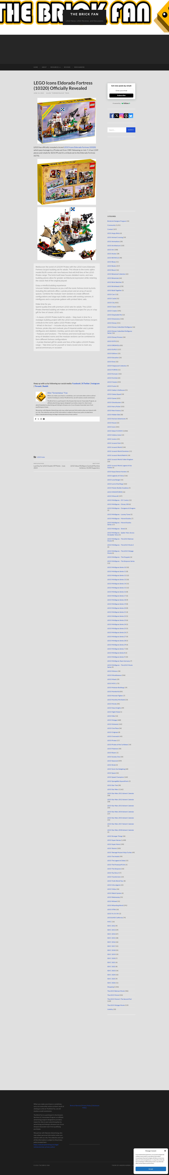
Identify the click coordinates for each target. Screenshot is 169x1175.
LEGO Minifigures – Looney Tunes (118, 514)
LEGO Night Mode (113, 712)
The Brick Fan (84, 14)
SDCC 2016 (111, 942)
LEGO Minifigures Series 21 (116, 612)
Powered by (117, 103)
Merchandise (79, 67)
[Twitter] (38, 419)
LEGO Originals (112, 732)
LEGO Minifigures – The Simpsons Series (121, 561)
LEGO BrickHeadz (113, 286)
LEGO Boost (111, 270)
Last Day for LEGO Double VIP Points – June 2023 (49, 466)
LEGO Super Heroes (114, 840)
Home (36, 67)
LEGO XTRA (111, 909)
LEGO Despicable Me (114, 315)
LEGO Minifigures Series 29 (116, 645)
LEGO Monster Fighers (115, 695)
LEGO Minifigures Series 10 (116, 567)
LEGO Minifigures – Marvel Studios (119, 518)
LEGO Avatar (111, 254)
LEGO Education (113, 357)
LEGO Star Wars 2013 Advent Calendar (120, 806)
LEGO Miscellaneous (114, 675)
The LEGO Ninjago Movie (116, 1005)
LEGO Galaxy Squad (114, 394)
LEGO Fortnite (112, 378)
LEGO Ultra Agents (113, 885)
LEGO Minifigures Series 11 (116, 571)
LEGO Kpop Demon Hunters (117, 471)
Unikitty (110, 1009)
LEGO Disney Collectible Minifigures (119, 327)
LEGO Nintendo (112, 724)
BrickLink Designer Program (116, 221)
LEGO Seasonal (112, 761)
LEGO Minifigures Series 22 (116, 616)
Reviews (67, 67)
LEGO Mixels (111, 679)
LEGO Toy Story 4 (113, 873)
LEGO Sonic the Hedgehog (116, 769)
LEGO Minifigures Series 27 (116, 636)
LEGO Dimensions (113, 319)
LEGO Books (111, 266)
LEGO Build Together (114, 290)
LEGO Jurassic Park (114, 443)
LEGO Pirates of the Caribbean (117, 744)
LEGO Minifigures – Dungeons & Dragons (121, 508)
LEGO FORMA (112, 370)
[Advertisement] (84, 49)
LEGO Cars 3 (111, 294)
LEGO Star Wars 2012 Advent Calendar (120, 799)
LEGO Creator (112, 311)
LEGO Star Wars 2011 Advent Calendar (120, 793)
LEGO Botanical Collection (116, 274)
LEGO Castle (111, 298)
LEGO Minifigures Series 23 (116, 620)
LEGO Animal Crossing (115, 237)
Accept (151, 1169)
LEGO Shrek (111, 765)
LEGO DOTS (111, 341)
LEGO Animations (113, 241)
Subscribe (121, 95)
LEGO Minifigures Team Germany (118, 661)
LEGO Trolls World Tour (115, 881)
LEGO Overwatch (113, 736)
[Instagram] (41, 419)
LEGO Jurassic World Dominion (118, 451)
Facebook (76, 383)
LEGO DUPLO (112, 349)
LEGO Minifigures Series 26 (116, 632)
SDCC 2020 (111, 958)
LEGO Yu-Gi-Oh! (113, 913)
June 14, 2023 (39, 93)
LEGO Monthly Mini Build (116, 700)
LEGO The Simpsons (114, 869)
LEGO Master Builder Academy (117, 488)
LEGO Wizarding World (115, 905)
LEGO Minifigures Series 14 (116, 583)
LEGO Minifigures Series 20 (116, 608)
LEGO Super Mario (113, 844)
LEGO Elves (111, 362)
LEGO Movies (112, 704)
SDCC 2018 (111, 950)
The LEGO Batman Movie (116, 991)
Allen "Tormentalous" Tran (57, 93)
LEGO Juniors (112, 439)
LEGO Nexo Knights (114, 708)
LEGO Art (110, 250)
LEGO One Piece (113, 728)
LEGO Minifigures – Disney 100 (118, 504)
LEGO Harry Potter (113, 406)
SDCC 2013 (111, 930)
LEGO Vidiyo (111, 889)
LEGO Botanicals (113, 278)
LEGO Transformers (114, 877)
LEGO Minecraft (112, 496)
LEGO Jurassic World (114, 447)
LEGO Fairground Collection (117, 366)
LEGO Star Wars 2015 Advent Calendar (120, 818)
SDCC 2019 (111, 954)
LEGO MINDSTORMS (114, 492)
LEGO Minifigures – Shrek (116, 529)
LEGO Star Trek (112, 785)
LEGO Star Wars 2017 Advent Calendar (120, 824)
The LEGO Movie (113, 995)
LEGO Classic (111, 307)
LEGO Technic (112, 848)
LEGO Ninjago (112, 720)
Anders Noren (124, 1165)
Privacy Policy (86, 1105)
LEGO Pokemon (112, 749)
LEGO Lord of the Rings (115, 484)
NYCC (109, 922)
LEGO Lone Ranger (113, 480)
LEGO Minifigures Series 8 (116, 653)
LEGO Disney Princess (114, 337)
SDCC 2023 (111, 970)
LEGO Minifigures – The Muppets (118, 557)
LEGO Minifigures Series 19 (116, 604)
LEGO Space (111, 773)
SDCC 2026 (111, 983)
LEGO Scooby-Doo (113, 757)
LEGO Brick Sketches (114, 282)
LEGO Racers (111, 753)
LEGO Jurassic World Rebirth (117, 455)
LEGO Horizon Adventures (116, 419)
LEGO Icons (41, 457)
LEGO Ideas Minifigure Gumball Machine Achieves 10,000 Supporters (85, 466)
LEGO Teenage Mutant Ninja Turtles (119, 852)
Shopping (110, 987)
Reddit (45, 386)
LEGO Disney (111, 323)
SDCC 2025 (111, 979)
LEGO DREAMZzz (113, 345)
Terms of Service (75, 1105)
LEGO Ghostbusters (114, 402)
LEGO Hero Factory (114, 410)
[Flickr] (44, 419)
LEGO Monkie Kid (113, 691)
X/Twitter (86, 383)
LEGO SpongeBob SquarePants (117, 781)
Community (111, 225)
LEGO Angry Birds (113, 233)
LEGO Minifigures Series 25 (116, 628)
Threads (38, 386)
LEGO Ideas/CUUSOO (115, 431)
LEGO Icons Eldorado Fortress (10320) (80, 147)
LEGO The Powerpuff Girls (116, 865)
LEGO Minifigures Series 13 (116, 579)
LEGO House (111, 423)
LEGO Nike (111, 716)
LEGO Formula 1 (113, 374)
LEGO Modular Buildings (115, 687)
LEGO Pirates (112, 740)
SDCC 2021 (111, 962)
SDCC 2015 (111, 938)
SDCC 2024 (111, 975)
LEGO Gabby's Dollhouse (116, 390)
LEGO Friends (112, 382)
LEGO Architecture (113, 245)
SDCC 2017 (111, 946)
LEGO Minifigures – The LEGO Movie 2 (120, 545)
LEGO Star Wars (112, 789)
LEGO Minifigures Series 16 (116, 592)
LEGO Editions (112, 353)
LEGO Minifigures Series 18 (116, 600)
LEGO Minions (112, 671)
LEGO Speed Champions (115, 777)
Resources (55, 67)
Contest (110, 229)
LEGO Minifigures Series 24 (116, 624)
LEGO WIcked (112, 901)
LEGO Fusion (111, 386)
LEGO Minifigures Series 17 (116, 596)
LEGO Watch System (114, 893)
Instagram (95, 383)
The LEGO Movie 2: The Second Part (119, 999)
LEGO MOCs (111, 683)
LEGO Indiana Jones (114, 435)
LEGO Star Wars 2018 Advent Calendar (120, 830)
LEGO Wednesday (113, 897)
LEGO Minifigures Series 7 (116, 649)
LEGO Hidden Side (113, 414)
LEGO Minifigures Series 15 (116, 588)
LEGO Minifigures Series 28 (116, 641)
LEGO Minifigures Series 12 (116, 575)
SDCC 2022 (111, 966)
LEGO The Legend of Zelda (116, 860)
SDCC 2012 (111, 926)
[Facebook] (35, 419)
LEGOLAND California (115, 917)
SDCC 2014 (111, 934)
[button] (165, 1151)
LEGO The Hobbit (113, 856)
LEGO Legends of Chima (115, 476)
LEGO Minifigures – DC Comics (118, 500)
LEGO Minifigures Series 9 (116, 657)
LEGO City (111, 302)
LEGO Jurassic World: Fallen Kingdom (120, 459)
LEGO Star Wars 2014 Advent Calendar (120, 812)
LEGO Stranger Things (114, 836)
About (44, 67)
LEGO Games (111, 398)
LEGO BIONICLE (113, 258)
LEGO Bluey (111, 262)
